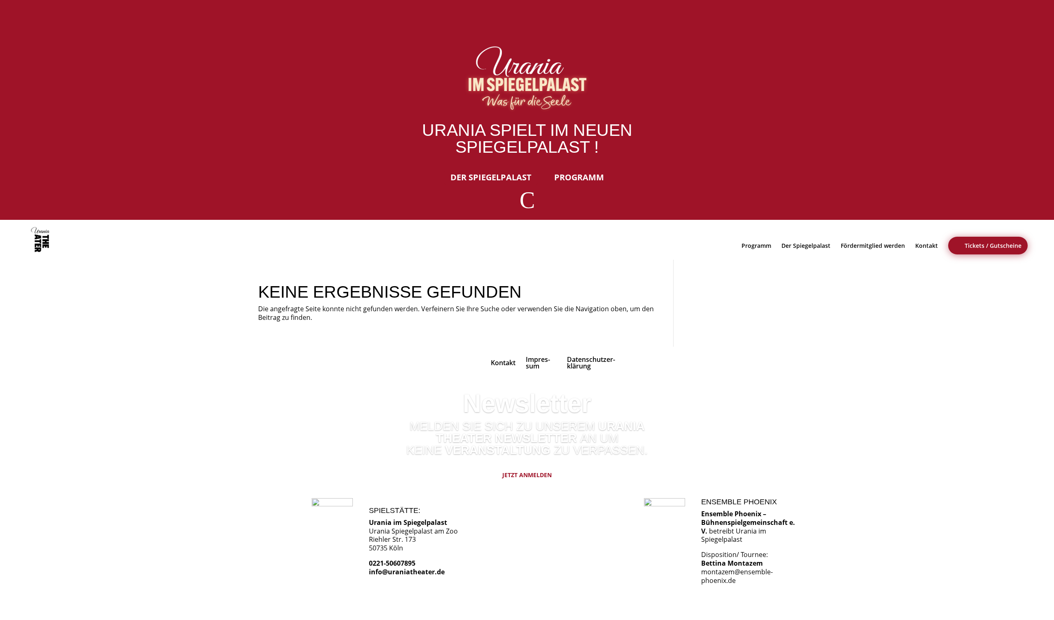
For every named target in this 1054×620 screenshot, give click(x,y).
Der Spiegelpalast (491, 177)
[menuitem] (41, 240)
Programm (579, 177)
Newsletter (527, 403)
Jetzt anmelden (527, 475)
